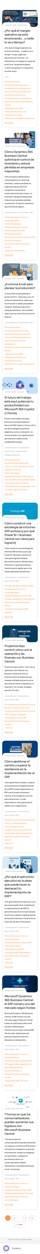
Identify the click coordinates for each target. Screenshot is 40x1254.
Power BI (24, 483)
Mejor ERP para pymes (13, 1067)
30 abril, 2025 (10, 990)
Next (21, 1225)
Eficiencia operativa (12, 230)
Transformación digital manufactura (19, 118)
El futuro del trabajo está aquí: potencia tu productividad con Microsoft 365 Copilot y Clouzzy (19, 405)
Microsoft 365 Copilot (26, 479)
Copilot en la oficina (12, 470)
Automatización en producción (17, 88)
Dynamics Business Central (15, 227)
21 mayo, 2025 (10, 392)
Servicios (24, 489)
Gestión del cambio (12, 833)
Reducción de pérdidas (15, 250)
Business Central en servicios (16, 708)
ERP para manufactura (21, 91)
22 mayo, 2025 (10, 278)
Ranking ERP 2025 (12, 1081)
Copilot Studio (21, 451)
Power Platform (10, 486)
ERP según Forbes (11, 1064)
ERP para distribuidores (14, 1193)
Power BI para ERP (20, 609)
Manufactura (25, 98)
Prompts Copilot (12, 489)
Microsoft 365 (29, 237)
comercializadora (11, 220)
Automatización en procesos (16, 85)
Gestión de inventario (13, 237)
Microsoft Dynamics (12, 240)
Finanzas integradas (17, 714)
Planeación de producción (15, 111)
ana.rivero (20, 146)
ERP (6, 77)
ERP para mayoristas (13, 234)
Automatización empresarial (16, 463)
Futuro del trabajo (12, 473)
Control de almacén (12, 224)
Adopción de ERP (13, 820)
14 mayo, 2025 (10, 518)
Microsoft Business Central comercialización (16, 1198)
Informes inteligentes (13, 599)
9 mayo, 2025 (10, 871)
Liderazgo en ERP (11, 952)
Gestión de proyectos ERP (15, 718)
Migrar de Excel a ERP (14, 108)
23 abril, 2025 (10, 1109)
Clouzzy (7, 91)
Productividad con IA (26, 486)
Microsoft (29, 1193)
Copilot (31, 466)
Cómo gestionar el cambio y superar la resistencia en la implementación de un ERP (19, 769)
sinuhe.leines (22, 25)
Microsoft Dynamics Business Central (16, 245)
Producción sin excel (13, 115)
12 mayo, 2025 (10, 640)
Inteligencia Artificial (11, 455)
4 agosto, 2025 (10, 25)
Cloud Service (23, 448)
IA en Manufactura (12, 98)
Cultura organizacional (14, 826)
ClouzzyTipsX (23, 212)
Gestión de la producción (14, 95)
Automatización (13, 81)
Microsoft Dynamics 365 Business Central (18, 103)
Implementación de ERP (14, 949)
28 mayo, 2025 (10, 146)
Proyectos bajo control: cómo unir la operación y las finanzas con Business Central (19, 653)
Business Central (28, 704)
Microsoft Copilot (12, 483)
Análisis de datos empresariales (19, 586)
